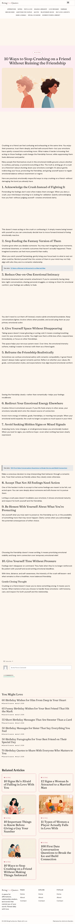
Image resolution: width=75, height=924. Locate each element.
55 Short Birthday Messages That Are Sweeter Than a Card (37, 719)
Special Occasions (34, 15)
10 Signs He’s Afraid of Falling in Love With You (19, 784)
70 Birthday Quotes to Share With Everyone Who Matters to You (37, 752)
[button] (68, 2)
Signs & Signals (21, 15)
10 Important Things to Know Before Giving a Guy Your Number (17, 826)
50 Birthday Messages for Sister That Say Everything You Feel (36, 730)
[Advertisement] (37, 32)
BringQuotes (10, 2)
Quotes (36, 12)
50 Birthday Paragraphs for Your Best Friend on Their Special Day (34, 741)
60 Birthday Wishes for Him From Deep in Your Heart (34, 700)
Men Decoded (10, 12)
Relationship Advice (47, 12)
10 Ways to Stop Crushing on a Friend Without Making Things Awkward (18, 870)
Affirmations (11, 9)
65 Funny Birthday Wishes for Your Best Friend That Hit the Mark (35, 710)
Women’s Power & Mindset (51, 15)
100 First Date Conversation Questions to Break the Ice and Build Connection (56, 852)
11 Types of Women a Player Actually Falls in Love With (55, 825)
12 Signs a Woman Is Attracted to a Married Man (56, 784)
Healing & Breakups (40, 9)
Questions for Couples (24, 12)
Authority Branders (67, 921)
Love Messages (54, 9)
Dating (20, 9)
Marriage (64, 9)
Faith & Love (28, 9)
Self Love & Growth (63, 12)
